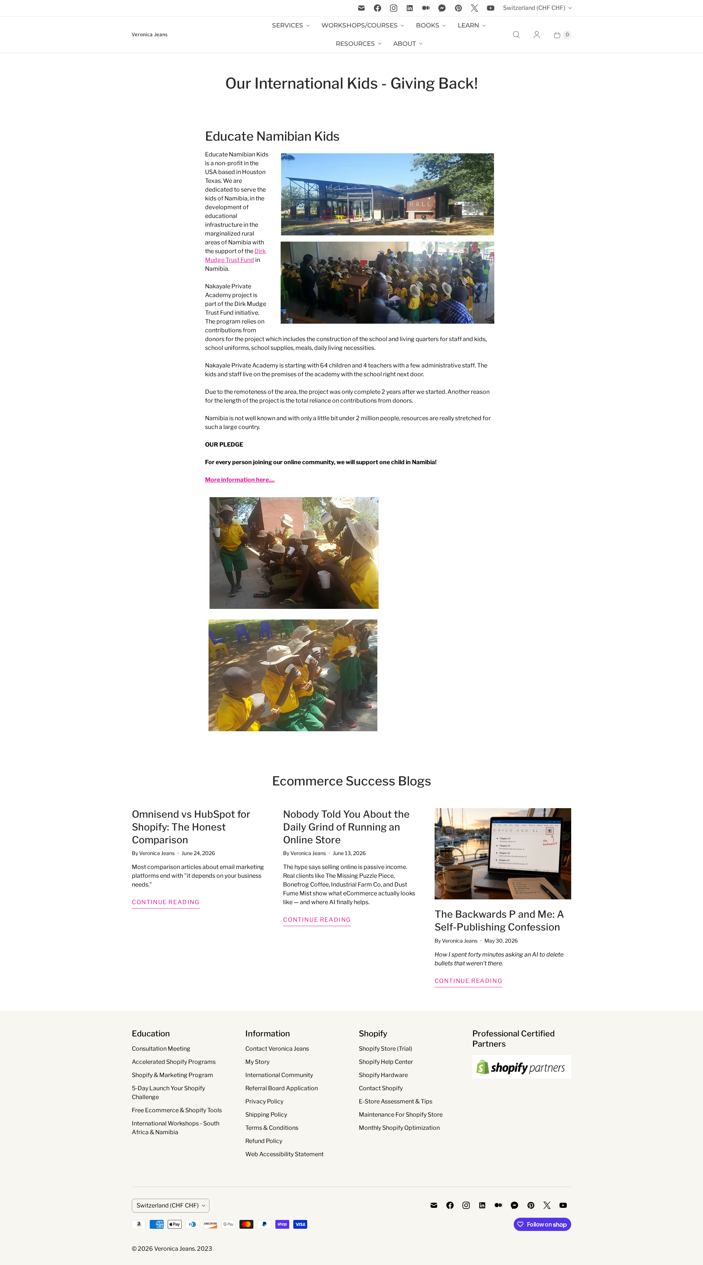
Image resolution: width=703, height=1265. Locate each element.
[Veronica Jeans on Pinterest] (458, 8)
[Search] (516, 35)
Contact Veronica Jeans (277, 1048)
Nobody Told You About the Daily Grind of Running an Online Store (346, 827)
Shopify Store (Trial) (385, 1048)
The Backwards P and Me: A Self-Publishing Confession (499, 920)
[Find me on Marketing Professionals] (521, 1085)
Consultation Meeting (161, 1048)
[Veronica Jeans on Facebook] (377, 8)
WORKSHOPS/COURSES (359, 25)
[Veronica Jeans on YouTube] (491, 8)
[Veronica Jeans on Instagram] (394, 8)
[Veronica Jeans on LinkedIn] (410, 8)
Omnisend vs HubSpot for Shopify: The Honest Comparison (191, 827)
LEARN (468, 25)
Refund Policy (263, 1141)
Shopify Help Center (386, 1061)
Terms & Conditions (271, 1127)
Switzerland (534, 7)
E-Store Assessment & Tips (395, 1101)
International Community (279, 1075)
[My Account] (537, 35)
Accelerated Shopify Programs (174, 1061)
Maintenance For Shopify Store (401, 1114)
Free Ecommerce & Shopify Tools (177, 1110)
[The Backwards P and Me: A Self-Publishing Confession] (503, 853)
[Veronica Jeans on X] (474, 8)
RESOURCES (355, 43)
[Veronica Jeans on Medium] (426, 8)
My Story (257, 1061)
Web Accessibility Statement (284, 1154)
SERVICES (287, 25)
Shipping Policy (266, 1114)
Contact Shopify (381, 1088)
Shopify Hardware (383, 1075)
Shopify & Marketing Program (172, 1075)
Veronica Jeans (174, 1248)
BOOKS (427, 25)
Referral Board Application (281, 1088)
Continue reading (166, 902)
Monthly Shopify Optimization (399, 1127)
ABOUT (404, 43)
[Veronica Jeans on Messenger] (442, 8)
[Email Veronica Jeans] (361, 8)
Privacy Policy (264, 1101)
